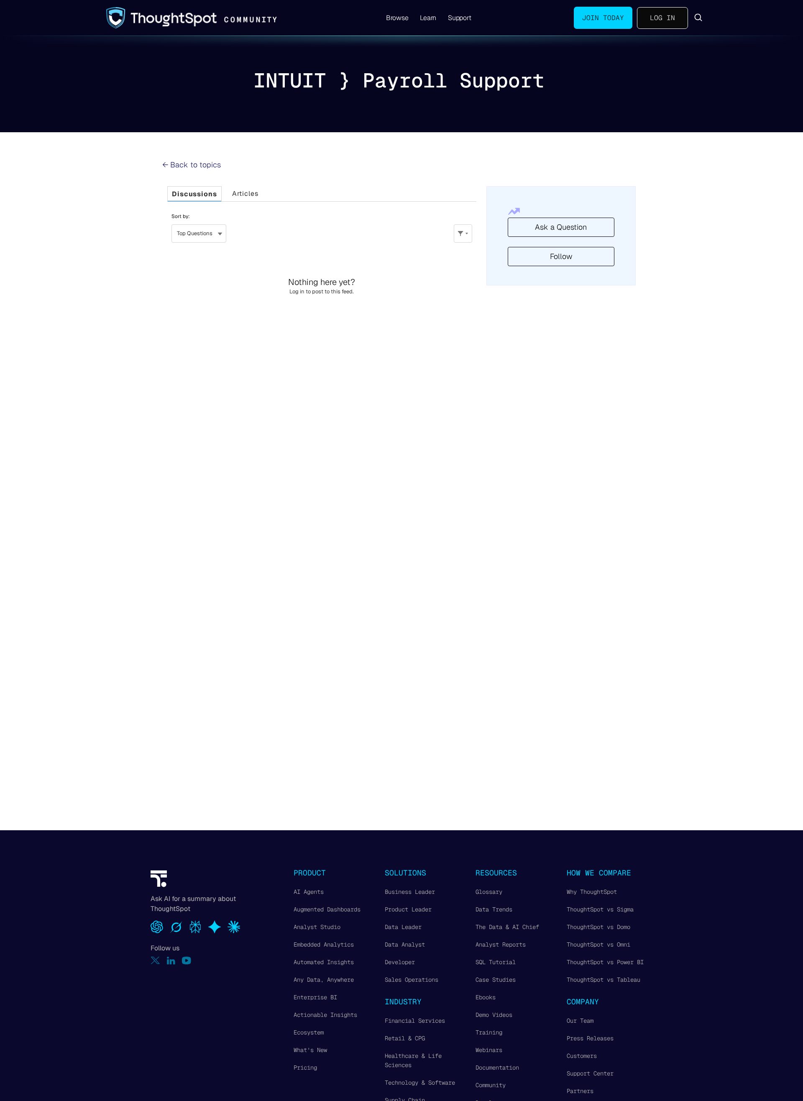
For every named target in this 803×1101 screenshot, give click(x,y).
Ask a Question (561, 227)
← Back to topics (191, 164)
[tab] (194, 194)
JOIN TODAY (603, 17)
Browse (397, 17)
